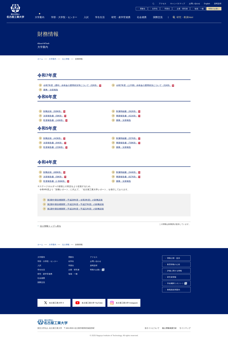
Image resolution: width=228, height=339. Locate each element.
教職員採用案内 (173, 290)
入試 (86, 17)
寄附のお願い (213, 9)
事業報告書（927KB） (126, 177)
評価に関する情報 (174, 271)
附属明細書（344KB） (126, 172)
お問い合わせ (194, 3)
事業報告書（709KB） (126, 143)
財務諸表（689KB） (52, 172)
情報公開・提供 (173, 258)
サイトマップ (185, 328)
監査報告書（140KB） (54, 120)
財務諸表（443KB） (52, 138)
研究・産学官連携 (120, 17)
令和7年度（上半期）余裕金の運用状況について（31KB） (143, 85)
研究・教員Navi (185, 17)
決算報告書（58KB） (53, 116)
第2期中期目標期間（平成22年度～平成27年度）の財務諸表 (75, 204)
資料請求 (217, 3)
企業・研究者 (182, 9)
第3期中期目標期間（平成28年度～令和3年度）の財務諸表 (75, 200)
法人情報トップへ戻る (50, 226)
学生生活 (100, 17)
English (207, 3)
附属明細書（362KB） (126, 111)
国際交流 (158, 17)
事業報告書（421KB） (126, 116)
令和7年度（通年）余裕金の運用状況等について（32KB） (70, 85)
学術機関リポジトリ (175, 283)
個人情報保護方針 (169, 328)
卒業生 (167, 9)
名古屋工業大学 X (56, 303)
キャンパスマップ (177, 3)
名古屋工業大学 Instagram (127, 303)
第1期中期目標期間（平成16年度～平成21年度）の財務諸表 (75, 209)
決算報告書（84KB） (53, 143)
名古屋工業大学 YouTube (92, 303)
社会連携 (141, 17)
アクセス (162, 3)
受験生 (142, 9)
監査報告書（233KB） (54, 147)
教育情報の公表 (173, 264)
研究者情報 (171, 277)
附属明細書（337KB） (126, 138)
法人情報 (65, 59)
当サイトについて (152, 328)
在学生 (155, 9)
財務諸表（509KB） (52, 111)
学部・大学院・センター (64, 17)
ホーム (40, 59)
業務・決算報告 (50, 90)
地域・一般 (199, 9)
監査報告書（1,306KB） (54, 181)
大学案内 (39, 17)
